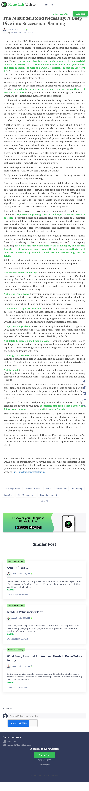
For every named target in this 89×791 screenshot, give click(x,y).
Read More (11, 590)
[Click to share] (84, 381)
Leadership (77, 488)
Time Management (48, 495)
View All (44, 501)
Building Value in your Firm (25, 612)
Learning (8, 495)
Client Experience (12, 488)
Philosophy (49, 4)
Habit (48, 488)
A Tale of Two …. (17, 568)
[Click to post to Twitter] (84, 387)
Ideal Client (61, 488)
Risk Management (26, 495)
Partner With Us (60, 14)
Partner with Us (44, 759)
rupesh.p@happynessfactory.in (29, 472)
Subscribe (80, 14)
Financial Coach (33, 488)
